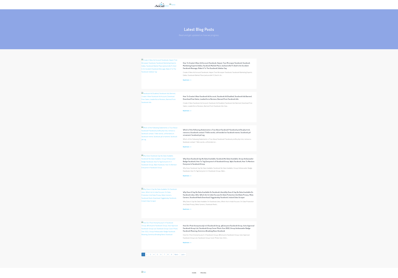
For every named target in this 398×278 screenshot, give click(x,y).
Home (194, 273)
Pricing (203, 273)
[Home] (165, 4)
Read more (186, 80)
